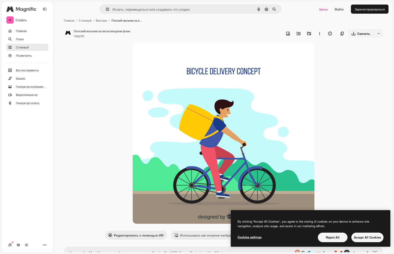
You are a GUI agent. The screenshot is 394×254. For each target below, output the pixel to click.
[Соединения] (10, 245)
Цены (323, 9)
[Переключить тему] (26, 245)
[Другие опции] (319, 33)
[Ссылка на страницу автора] (68, 33)
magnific (79, 36)
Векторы (101, 20)
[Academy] (18, 245)
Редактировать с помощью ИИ (138, 235)
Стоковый (85, 20)
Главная (69, 20)
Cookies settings (250, 237)
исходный (163, 51)
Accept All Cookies (367, 237)
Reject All (333, 237)
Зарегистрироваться (370, 9)
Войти (339, 9)
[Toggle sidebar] (44, 9)
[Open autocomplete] (105, 9)
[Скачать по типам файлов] (378, 33)
